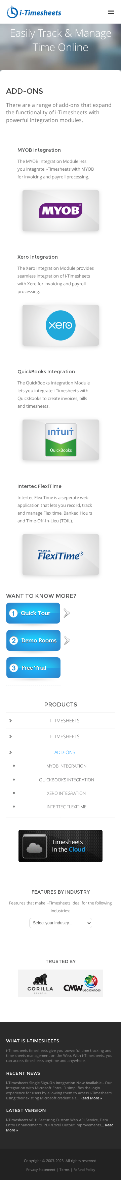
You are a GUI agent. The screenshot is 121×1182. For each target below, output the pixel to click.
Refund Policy (84, 1169)
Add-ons (64, 752)
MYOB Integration (66, 766)
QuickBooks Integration (66, 780)
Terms (64, 1169)
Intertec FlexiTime (66, 807)
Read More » (91, 1097)
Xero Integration (66, 793)
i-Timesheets (65, 720)
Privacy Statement (40, 1169)
